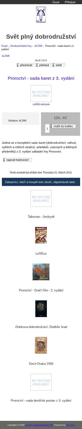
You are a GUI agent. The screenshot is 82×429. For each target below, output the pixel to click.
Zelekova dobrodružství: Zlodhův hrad (41, 327)
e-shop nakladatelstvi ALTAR (39, 425)
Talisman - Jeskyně (41, 216)
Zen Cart (70, 425)
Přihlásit (70, 2)
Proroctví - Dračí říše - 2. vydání (41, 290)
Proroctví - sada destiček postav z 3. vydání (41, 400)
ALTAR (38, 46)
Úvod (55, 2)
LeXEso (41, 253)
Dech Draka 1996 (41, 363)
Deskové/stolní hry (21, 46)
